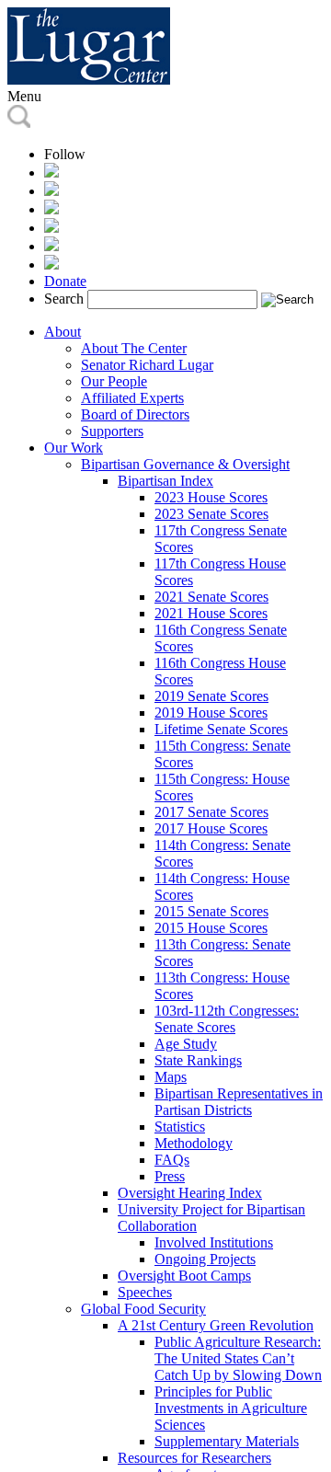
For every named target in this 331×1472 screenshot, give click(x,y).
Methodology (193, 1143)
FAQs (171, 1159)
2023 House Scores (211, 497)
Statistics (179, 1126)
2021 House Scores (211, 613)
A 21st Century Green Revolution (216, 1325)
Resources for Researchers (194, 1458)
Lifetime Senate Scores (221, 729)
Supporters (112, 431)
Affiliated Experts (132, 398)
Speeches (145, 1292)
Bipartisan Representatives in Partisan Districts (238, 1102)
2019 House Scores (211, 712)
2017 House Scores (211, 828)
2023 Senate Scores (211, 514)
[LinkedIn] (51, 228)
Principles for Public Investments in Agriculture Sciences (230, 1408)
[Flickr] (51, 264)
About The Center (134, 348)
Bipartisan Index (165, 481)
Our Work (73, 447)
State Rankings (198, 1060)
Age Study (185, 1044)
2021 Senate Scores (211, 596)
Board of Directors (135, 414)
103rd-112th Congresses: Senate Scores (226, 1019)
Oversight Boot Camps (184, 1275)
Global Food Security (143, 1309)
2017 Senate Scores (211, 812)
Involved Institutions (213, 1242)
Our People (114, 381)
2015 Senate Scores (211, 911)
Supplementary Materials (226, 1441)
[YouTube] (51, 246)
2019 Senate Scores (211, 696)
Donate (65, 281)
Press (169, 1176)
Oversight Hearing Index (190, 1193)
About (62, 331)
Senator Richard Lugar (147, 365)
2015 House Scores (211, 928)
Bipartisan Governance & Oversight (185, 464)
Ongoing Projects (205, 1259)
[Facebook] (51, 191)
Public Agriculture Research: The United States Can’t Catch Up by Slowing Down (238, 1358)
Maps (170, 1077)
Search (64, 298)
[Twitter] (51, 209)
